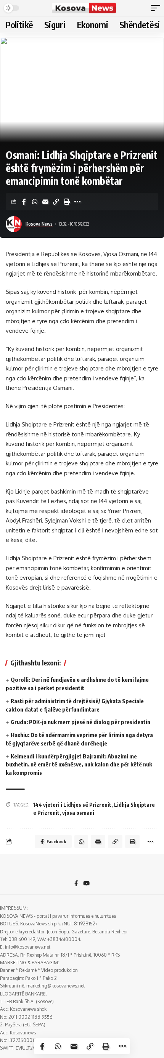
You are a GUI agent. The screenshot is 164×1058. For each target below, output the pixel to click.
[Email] (45, 202)
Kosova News (39, 224)
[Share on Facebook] (24, 202)
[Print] (66, 202)
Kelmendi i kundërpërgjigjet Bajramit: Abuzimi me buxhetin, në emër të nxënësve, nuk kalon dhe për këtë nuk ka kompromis (79, 764)
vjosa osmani (78, 813)
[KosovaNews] (84, 8)
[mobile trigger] (157, 8)
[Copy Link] (56, 202)
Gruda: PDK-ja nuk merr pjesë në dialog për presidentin (80, 721)
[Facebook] (76, 883)
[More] (77, 202)
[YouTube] (86, 883)
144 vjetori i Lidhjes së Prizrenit (72, 805)
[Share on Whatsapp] (34, 202)
